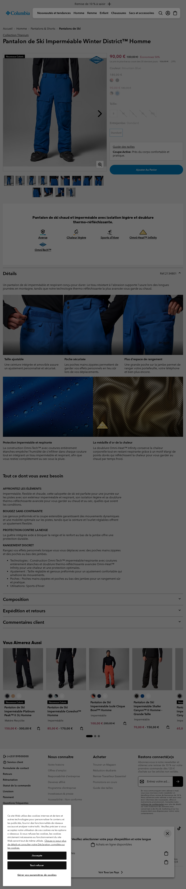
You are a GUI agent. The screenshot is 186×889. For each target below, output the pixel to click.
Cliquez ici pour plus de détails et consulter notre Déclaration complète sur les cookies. (36, 844)
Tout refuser (37, 865)
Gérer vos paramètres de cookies (36, 874)
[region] (37, 845)
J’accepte (37, 855)
